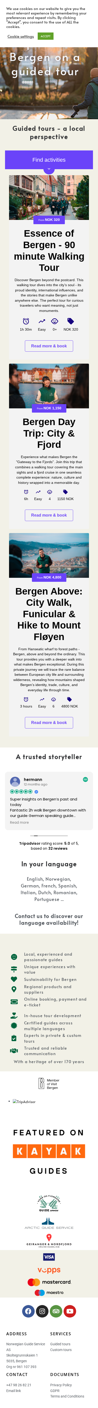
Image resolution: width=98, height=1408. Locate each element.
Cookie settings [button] (21, 36)
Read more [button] (19, 822)
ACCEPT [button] (46, 36)
